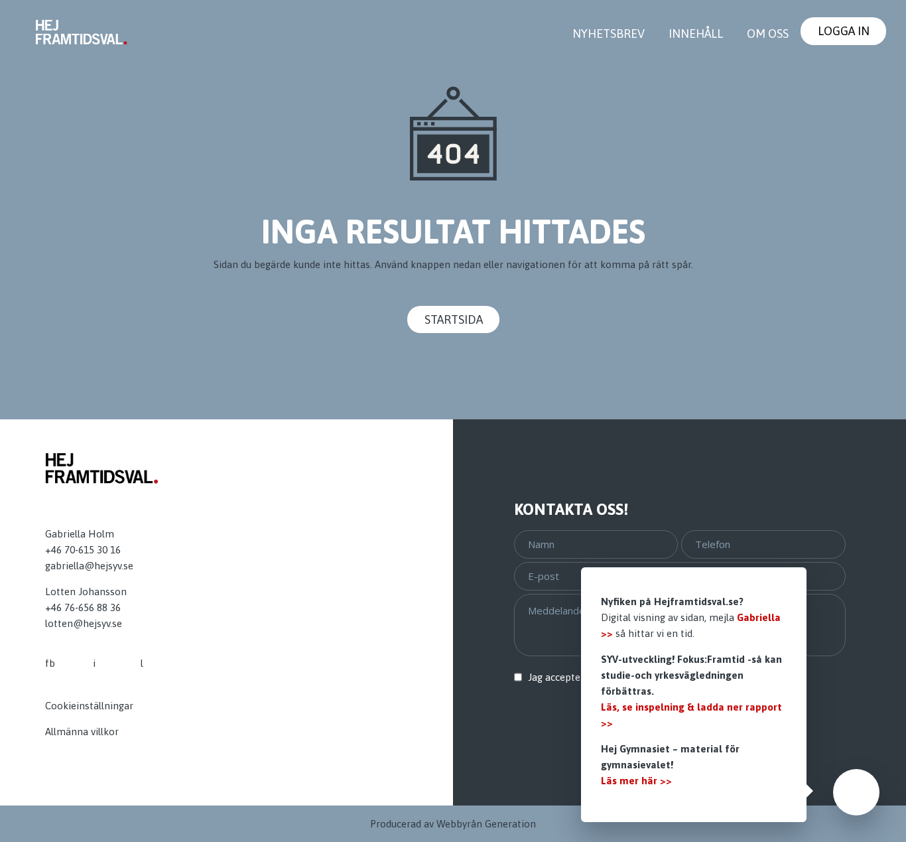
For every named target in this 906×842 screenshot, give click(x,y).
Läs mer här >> (636, 780)
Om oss (768, 33)
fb (50, 663)
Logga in (844, 31)
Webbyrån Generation (486, 823)
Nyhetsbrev (608, 33)
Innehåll (696, 33)
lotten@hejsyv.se (83, 623)
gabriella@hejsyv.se (89, 565)
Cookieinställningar (89, 705)
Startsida (453, 319)
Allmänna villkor (82, 731)
